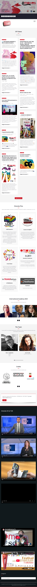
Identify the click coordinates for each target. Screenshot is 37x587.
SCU (3, 81)
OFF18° (15, 161)
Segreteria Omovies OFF (6, 44)
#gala (28, 94)
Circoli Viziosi (9, 263)
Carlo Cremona (23, 116)
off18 (32, 94)
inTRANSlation (9, 283)
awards (30, 94)
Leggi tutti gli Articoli (18, 198)
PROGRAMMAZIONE (9, 134)
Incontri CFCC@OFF (28, 229)
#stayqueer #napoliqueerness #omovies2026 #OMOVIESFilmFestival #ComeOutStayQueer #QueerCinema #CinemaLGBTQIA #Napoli (9, 46)
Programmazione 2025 (7, 132)
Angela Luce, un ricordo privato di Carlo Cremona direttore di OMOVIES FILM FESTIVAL (9, 77)
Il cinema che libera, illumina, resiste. (25, 155)
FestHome (27, 285)
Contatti (4, 396)
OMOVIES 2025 (22, 95)
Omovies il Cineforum (27, 258)
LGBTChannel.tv (9, 229)
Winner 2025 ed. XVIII (25, 92)
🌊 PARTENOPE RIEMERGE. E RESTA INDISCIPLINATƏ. (9, 42)
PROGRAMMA (4, 134)
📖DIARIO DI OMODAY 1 (26, 115)
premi (26, 95)
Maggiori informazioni (5, 92)
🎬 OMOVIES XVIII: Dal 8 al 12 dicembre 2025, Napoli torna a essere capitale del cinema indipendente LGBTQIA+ (9, 158)
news (12, 44)
